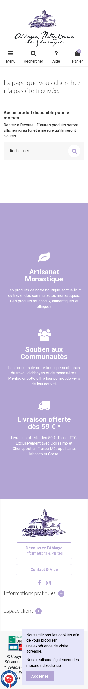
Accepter (40, 676)
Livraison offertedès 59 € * (44, 423)
